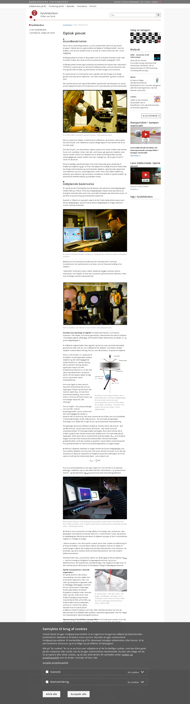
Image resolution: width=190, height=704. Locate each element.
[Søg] (158, 15)
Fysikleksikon (37, 25)
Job (142, 2)
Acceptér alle (78, 694)
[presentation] (95, 460)
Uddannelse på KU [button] (37, 6)
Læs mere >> (135, 155)
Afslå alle (51, 694)
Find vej (117, 2)
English (155, 2)
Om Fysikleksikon (39, 29)
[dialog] (95, 663)
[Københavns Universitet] (33, 15)
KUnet (147, 2)
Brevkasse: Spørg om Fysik (43, 33)
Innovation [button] (82, 6)
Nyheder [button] (70, 6)
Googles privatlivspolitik (55, 662)
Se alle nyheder (150, 116)
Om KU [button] (93, 6)
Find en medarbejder (130, 2)
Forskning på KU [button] (56, 6)
